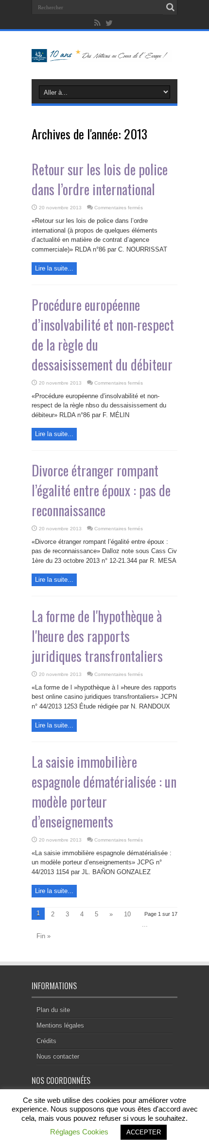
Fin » (43, 936)
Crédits (46, 1041)
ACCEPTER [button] (143, 1132)
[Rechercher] (170, 7)
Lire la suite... (54, 268)
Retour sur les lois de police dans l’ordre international (100, 179)
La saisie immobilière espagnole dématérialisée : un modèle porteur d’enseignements (104, 791)
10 (127, 914)
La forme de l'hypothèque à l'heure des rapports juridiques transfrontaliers (97, 636)
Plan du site (53, 1009)
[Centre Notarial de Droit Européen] (104, 55)
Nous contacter (57, 1056)
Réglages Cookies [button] (79, 1132)
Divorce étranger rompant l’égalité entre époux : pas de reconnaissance (101, 490)
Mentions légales (60, 1025)
